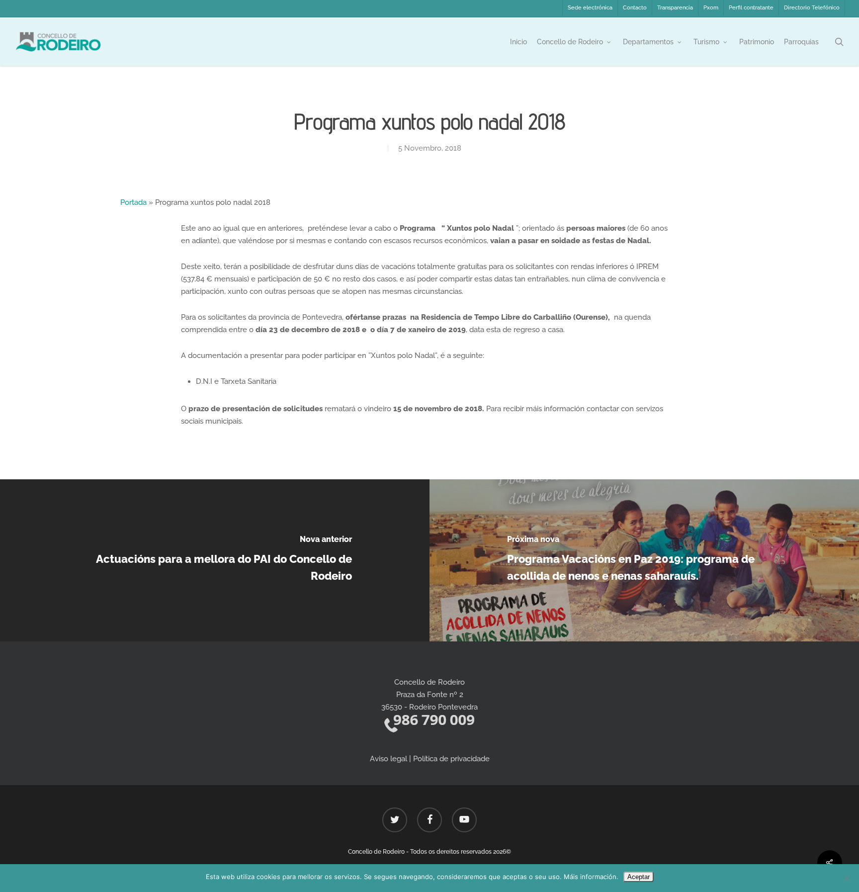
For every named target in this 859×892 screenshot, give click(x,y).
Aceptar (638, 877)
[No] (847, 878)
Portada (133, 202)
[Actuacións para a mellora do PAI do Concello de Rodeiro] (215, 560)
